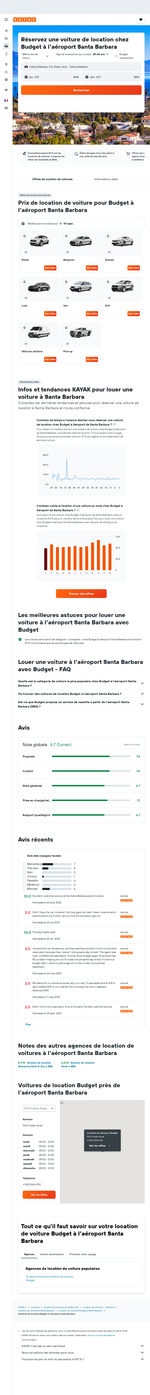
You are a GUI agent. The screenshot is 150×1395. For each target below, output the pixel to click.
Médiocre (33, 884)
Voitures (35, 1307)
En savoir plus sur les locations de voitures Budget (49, 1278)
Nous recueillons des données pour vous (48, 1352)
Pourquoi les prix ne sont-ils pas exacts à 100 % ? (53, 1359)
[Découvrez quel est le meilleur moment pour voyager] (6, 79)
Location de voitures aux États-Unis (61, 1307)
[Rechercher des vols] (6, 30)
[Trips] (6, 90)
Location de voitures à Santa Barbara (36, 1310)
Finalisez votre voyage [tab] (83, 1254)
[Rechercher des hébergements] (6, 38)
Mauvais (32, 888)
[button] (6, 20)
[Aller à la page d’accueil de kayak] (24, 19)
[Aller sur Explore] (6, 64)
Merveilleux (34, 864)
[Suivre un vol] (6, 72)
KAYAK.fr (22, 1307)
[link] (81, 593)
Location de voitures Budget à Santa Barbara (80, 1310)
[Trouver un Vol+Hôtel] (6, 53)
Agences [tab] (29, 1254)
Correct (32, 876)
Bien (30, 872)
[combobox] (35, 56)
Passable (32, 880)
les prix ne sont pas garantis (101, 1335)
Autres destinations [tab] (52, 1254)
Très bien (33, 868)
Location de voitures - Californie (99, 1307)
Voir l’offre (50, 267)
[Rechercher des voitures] (6, 46)
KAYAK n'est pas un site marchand (43, 1346)
